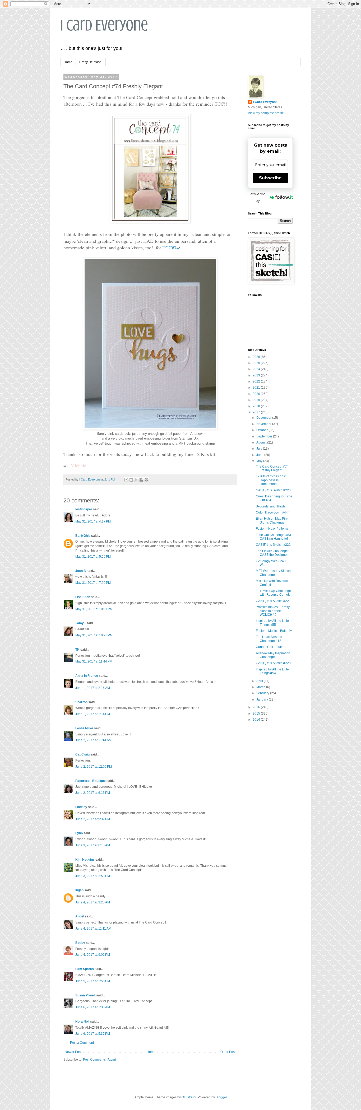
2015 (257, 713)
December (264, 417)
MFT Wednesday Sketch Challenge (273, 572)
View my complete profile (266, 113)
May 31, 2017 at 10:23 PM (94, 635)
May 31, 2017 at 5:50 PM (93, 556)
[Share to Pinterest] (146, 479)
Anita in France (86, 676)
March (261, 687)
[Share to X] (136, 479)
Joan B (80, 571)
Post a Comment (82, 1042)
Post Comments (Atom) (99, 1059)
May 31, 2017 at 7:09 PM (93, 583)
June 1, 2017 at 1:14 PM (92, 714)
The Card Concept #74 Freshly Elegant (272, 468)
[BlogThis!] (131, 479)
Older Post (227, 1052)
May (259, 461)
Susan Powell (85, 995)
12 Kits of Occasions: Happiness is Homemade (271, 480)
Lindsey (81, 807)
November (264, 424)
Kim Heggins (85, 859)
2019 (257, 400)
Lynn (79, 833)
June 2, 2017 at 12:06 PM (93, 766)
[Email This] (126, 479)
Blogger (221, 1097)
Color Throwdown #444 (273, 512)
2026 (257, 357)
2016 (257, 707)
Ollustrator (189, 1097)
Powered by (257, 197)
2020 (257, 394)
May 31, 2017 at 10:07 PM (94, 609)
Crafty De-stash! (90, 62)
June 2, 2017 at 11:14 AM (93, 740)
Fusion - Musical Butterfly (274, 631)
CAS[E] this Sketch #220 (273, 663)
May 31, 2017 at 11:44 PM (93, 661)
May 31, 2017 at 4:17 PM (93, 521)
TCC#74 (171, 247)
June (260, 455)
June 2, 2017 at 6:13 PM (92, 793)
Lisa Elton (82, 597)
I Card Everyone (104, 25)
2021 (257, 387)
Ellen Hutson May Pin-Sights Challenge (272, 520)
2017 (257, 412)
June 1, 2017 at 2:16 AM (92, 688)
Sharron (81, 702)
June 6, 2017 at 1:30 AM (92, 1007)
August (261, 442)
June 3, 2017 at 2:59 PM (92, 876)
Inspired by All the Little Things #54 (272, 671)
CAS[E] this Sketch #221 (273, 601)
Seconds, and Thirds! (271, 506)
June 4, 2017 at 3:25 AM (92, 902)
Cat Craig (82, 754)
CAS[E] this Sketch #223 (273, 490)
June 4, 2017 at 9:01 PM (92, 955)
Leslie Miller (84, 728)
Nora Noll (82, 1021)
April (260, 681)
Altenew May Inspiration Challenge (273, 655)
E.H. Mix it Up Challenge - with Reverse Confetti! (274, 592)
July (259, 448)
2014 (257, 719)
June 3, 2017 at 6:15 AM (92, 845)
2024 (257, 369)
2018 (257, 406)
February (263, 693)
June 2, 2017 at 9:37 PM (92, 819)
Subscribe (270, 177)
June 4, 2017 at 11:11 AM (93, 928)
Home (68, 62)
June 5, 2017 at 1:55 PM (92, 981)
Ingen (79, 890)
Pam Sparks (84, 969)
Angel (79, 916)
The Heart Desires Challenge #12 (269, 638)
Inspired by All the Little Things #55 (272, 622)
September (264, 436)
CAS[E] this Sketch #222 (273, 545)
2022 (257, 381)
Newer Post (73, 1052)
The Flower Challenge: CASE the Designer (272, 553)
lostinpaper (83, 509)
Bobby (80, 943)
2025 (257, 363)
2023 (257, 375)
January (262, 699)
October (262, 430)
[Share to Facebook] (141, 479)
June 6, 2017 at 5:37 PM (92, 1034)
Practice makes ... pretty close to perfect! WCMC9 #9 (273, 611)
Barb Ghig (82, 536)
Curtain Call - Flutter (270, 647)
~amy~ (80, 623)
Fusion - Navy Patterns (272, 528)
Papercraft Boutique (90, 781)
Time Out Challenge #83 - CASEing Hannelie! (274, 536)
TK (77, 649)
